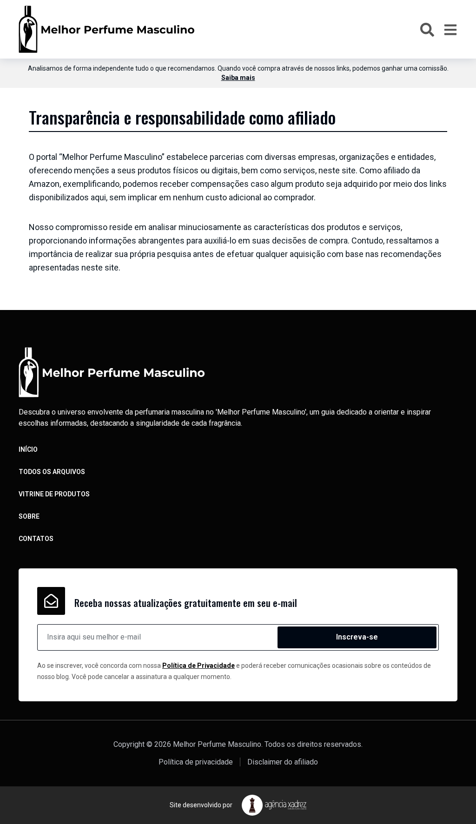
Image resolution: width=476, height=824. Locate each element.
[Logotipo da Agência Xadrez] (274, 805)
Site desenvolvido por (201, 805)
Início (28, 449)
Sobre (29, 516)
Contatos (36, 538)
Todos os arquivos (52, 471)
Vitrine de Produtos (54, 494)
